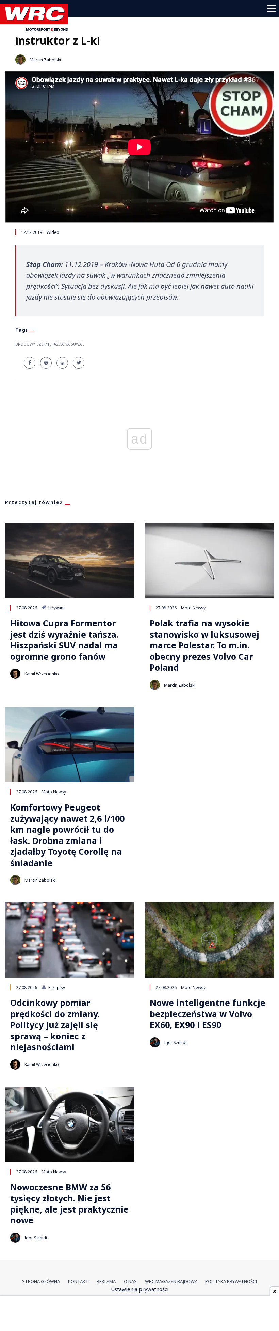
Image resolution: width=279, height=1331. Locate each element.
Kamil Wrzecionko (41, 674)
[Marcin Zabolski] (20, 59)
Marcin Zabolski (45, 60)
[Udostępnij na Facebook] (29, 363)
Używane (56, 607)
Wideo (53, 232)
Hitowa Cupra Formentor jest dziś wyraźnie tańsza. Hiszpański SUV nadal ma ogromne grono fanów (64, 640)
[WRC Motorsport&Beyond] (36, 28)
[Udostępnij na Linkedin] (62, 363)
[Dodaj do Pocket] (46, 363)
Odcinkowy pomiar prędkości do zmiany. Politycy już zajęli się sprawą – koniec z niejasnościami (55, 1025)
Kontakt (78, 1281)
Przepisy (56, 987)
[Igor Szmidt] (155, 1042)
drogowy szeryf (32, 344)
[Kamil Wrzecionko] (15, 674)
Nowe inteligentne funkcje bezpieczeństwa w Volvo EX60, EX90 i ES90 (207, 1013)
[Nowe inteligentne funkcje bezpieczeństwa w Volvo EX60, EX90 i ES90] (209, 940)
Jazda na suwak (68, 344)
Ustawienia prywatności (139, 1289)
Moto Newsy (193, 607)
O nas (130, 1281)
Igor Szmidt (175, 1042)
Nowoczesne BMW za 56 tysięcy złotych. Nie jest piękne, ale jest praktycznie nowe (69, 1204)
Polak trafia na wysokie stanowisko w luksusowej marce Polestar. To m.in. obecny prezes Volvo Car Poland (204, 645)
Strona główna (41, 1281)
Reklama (106, 1281)
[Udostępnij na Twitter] (78, 363)
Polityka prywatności (231, 1281)
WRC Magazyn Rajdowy (171, 1281)
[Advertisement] (139, 1314)
